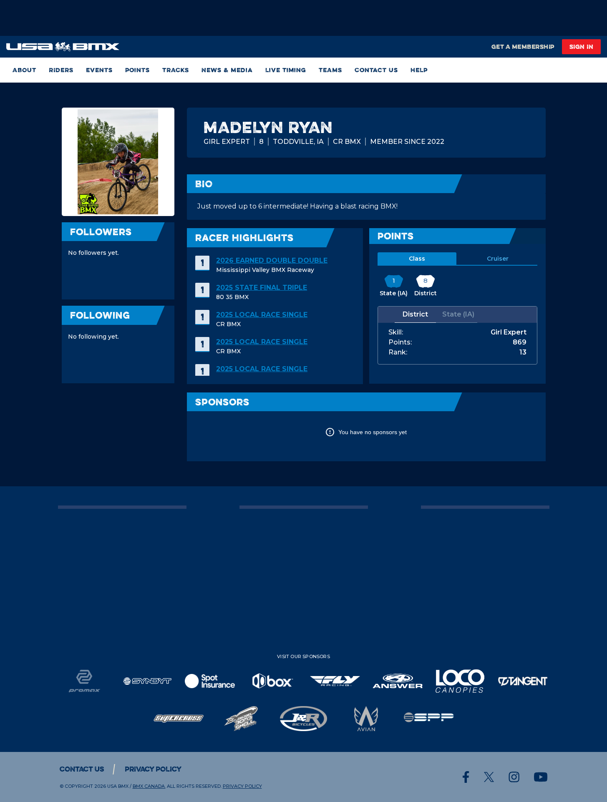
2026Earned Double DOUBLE (271, 260)
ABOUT (24, 70)
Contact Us (376, 70)
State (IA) (458, 314)
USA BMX (117, 786)
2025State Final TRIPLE (261, 288)
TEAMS (330, 70)
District (415, 314)
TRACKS (175, 70)
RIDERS (61, 70)
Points (137, 70)
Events (99, 70)
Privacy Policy (153, 769)
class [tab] (417, 258)
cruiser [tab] (498, 258)
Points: (400, 342)
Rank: (397, 352)
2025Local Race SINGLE (261, 315)
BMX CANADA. (149, 786)
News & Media (227, 70)
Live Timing (285, 70)
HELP (419, 70)
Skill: (395, 332)
